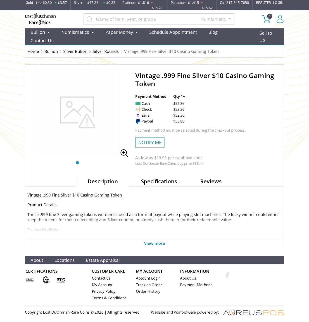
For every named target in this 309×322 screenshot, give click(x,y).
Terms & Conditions (109, 297)
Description (103, 181)
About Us (188, 278)
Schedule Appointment (173, 32)
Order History (148, 291)
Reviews (211, 181)
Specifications (159, 181)
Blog (213, 32)
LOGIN (278, 2)
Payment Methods (196, 284)
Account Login (148, 278)
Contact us (101, 278)
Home (33, 51)
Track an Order (149, 284)
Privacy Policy (104, 291)
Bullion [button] (38, 32)
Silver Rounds (106, 51)
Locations (65, 260)
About (37, 260)
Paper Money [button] (119, 32)
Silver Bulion (75, 51)
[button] (77, 162)
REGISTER (263, 2)
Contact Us (42, 40)
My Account (102, 284)
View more (154, 243)
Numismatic (213, 19)
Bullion (51, 51)
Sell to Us (265, 36)
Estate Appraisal (103, 260)
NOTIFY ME (150, 142)
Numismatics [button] (75, 32)
